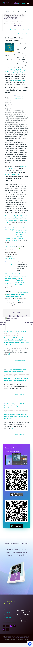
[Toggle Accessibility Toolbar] (30, 644)
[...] (9, 354)
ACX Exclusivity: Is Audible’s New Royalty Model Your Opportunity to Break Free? (16, 417)
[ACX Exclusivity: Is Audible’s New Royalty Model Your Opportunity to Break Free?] (16, 404)
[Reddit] (14, 29)
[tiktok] (4, 629)
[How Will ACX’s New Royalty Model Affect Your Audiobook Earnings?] (16, 369)
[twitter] (7, 626)
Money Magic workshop (18, 80)
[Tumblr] (23, 29)
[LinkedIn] (19, 29)
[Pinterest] (28, 29)
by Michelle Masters (11, 254)
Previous (22, 34)
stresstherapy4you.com (12, 174)
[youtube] (7, 629)
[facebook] (4, 626)
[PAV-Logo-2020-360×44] (14, 2)
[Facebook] (5, 29)
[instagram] (14, 626)
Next (27, 34)
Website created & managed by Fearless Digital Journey (16, 637)
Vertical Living (9, 284)
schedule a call (14, 301)
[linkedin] (11, 626)
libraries (22, 170)
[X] (10, 29)
